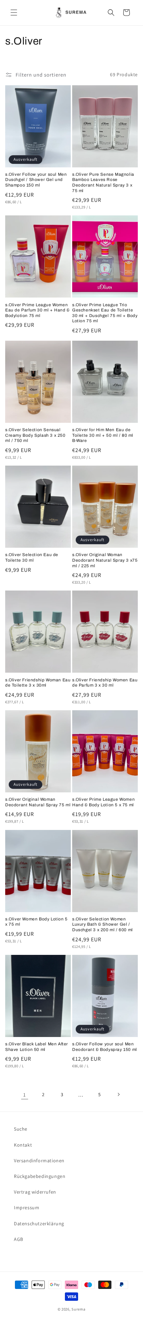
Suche (20, 1129)
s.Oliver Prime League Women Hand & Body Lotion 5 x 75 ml (103, 802)
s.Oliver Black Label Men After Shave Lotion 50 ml (36, 1047)
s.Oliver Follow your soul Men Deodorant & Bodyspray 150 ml (104, 1047)
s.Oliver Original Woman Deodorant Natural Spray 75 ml (37, 802)
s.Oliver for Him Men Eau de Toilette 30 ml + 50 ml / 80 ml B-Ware (102, 435)
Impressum (26, 1207)
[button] (14, 12)
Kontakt (23, 1145)
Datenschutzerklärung (39, 1223)
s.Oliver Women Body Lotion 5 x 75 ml (36, 922)
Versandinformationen (39, 1160)
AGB (18, 1239)
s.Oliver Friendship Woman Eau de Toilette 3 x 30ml (37, 683)
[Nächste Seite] (118, 1094)
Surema (78, 1309)
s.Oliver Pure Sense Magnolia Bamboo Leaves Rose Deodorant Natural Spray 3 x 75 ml (103, 182)
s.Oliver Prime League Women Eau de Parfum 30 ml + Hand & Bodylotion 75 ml (37, 310)
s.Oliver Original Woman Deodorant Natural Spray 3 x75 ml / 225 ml (104, 560)
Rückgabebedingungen (39, 1176)
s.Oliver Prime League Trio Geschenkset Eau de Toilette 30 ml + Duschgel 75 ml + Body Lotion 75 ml (104, 313)
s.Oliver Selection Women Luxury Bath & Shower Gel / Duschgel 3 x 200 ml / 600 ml (102, 924)
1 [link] (24, 1094)
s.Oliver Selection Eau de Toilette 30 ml (31, 557)
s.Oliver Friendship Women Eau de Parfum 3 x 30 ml (104, 683)
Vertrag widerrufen (35, 1192)
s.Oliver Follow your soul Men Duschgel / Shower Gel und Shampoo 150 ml (36, 180)
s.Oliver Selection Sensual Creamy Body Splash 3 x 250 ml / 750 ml (35, 435)
